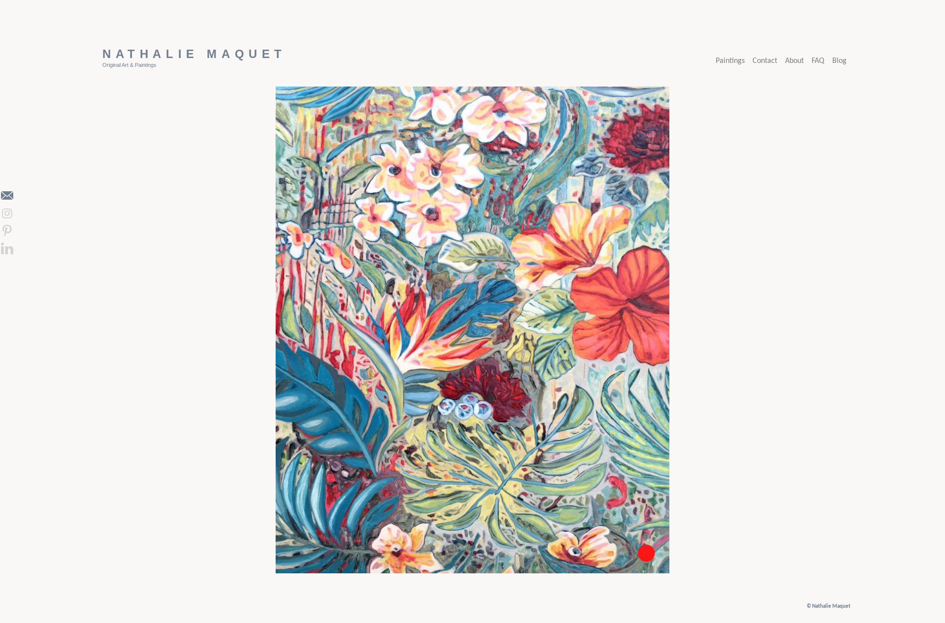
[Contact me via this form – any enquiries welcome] (7, 196)
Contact (765, 61)
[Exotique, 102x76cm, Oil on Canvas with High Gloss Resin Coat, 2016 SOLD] (472, 571)
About (794, 61)
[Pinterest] (7, 231)
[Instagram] (7, 213)
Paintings (730, 61)
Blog (839, 61)
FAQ (818, 61)
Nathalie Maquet (194, 53)
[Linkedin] (7, 249)
